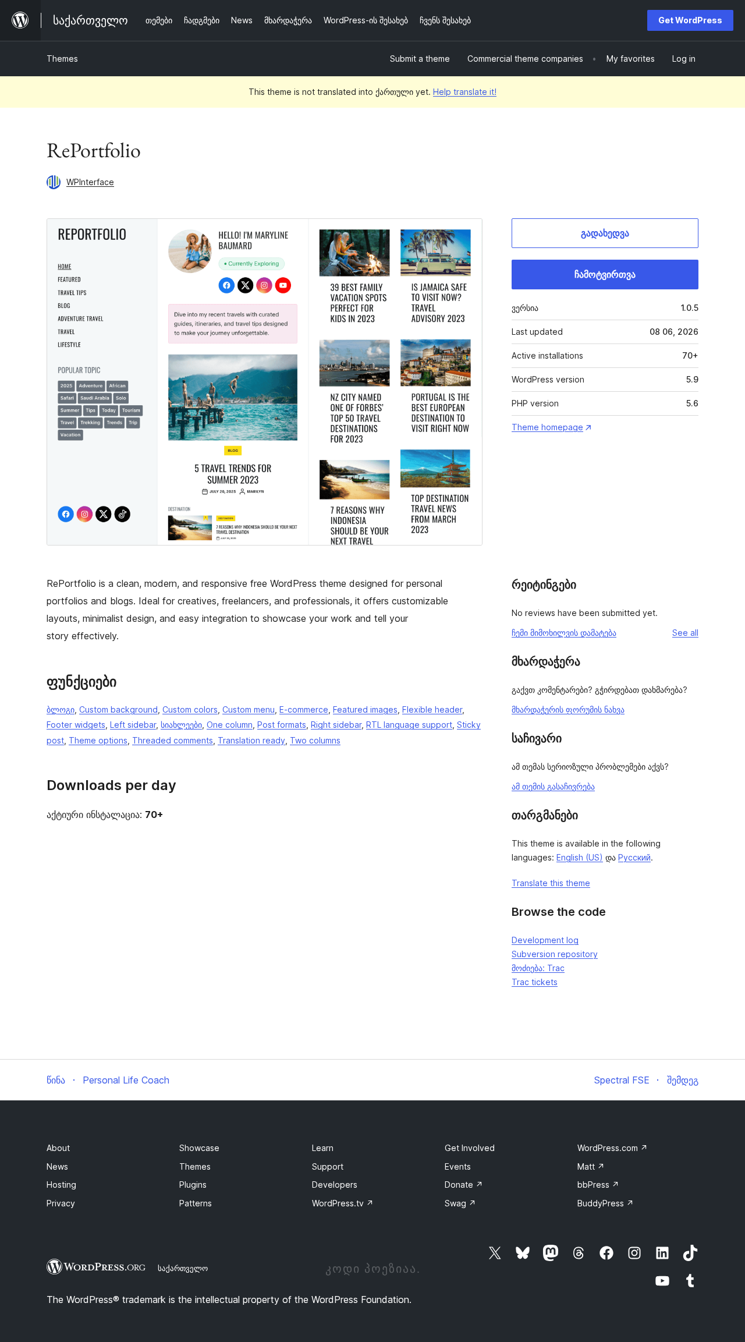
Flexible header (432, 709)
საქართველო (183, 1268)
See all (685, 633)
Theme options (98, 740)
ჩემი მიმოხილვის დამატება (564, 633)
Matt (591, 1166)
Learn (323, 1148)
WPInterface (90, 182)
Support (327, 1166)
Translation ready (251, 740)
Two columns (315, 740)
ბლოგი (60, 709)
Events (458, 1166)
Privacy (61, 1203)
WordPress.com (612, 1148)
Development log (545, 940)
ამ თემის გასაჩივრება (553, 786)
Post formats (281, 725)
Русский (634, 857)
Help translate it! (464, 92)
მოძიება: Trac (538, 968)
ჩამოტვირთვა (605, 274)
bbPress (598, 1184)
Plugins (193, 1184)
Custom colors (190, 709)
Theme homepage (547, 427)
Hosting (61, 1184)
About (58, 1148)
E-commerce (303, 709)
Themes (62, 58)
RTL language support (409, 725)
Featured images (365, 709)
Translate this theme (551, 883)
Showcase (199, 1148)
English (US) (579, 857)
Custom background (118, 709)
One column (230, 725)
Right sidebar (336, 725)
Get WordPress (690, 20)
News (57, 1166)
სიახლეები (181, 725)
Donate (464, 1184)
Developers (334, 1184)
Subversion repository (555, 954)
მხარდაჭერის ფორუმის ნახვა (568, 709)
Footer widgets (76, 725)
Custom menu (248, 709)
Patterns (195, 1203)
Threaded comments (172, 740)
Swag (460, 1203)
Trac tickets (535, 982)
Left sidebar (133, 725)
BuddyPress (605, 1203)
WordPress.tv (343, 1203)
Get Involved (470, 1148)
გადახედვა (605, 233)
